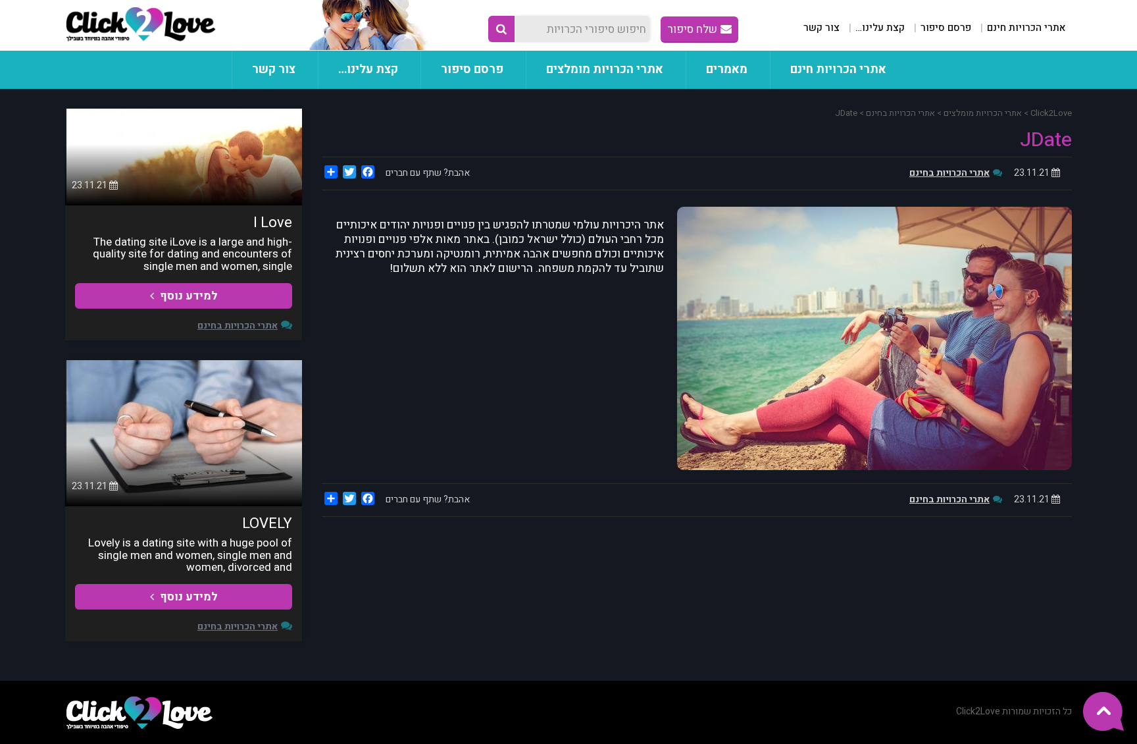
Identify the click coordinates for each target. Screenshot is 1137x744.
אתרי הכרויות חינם (1026, 27)
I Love (272, 222)
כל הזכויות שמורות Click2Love (1014, 711)
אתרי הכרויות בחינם (949, 173)
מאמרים (726, 69)
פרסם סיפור (946, 27)
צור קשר (821, 27)
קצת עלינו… (880, 27)
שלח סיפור (692, 29)
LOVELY (267, 523)
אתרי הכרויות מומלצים (604, 69)
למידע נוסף (187, 296)
